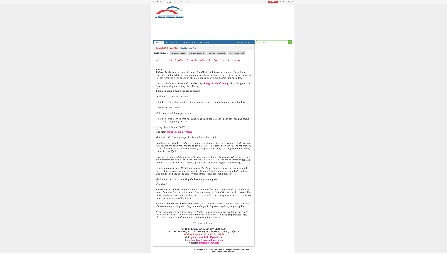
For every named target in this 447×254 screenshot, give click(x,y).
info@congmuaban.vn (226, 251)
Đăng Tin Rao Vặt (246, 42)
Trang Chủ (158, 42)
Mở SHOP (273, 2)
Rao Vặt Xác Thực (172, 42)
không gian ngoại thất (197, 53)
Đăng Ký (282, 2)
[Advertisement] (243, 22)
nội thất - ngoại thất (170, 48)
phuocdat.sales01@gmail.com (207, 237)
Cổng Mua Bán (157, 2)
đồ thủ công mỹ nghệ (237, 53)
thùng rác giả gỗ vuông (216, 83)
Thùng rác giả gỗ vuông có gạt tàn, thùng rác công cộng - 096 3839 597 (198, 60)
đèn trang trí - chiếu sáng (217, 53)
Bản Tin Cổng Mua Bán (182, 2)
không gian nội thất (178, 53)
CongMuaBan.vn (218, 250)
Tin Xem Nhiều (204, 42)
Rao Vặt (168, 2)
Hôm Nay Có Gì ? (189, 42)
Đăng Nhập (291, 2)
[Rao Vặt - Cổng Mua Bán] (169, 18)
